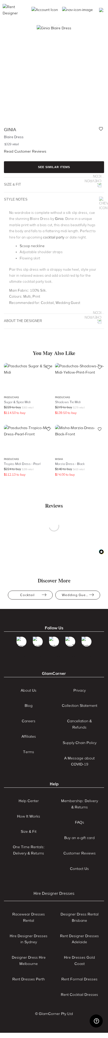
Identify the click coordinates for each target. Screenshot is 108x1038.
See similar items (54, 167)
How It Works (28, 816)
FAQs (79, 822)
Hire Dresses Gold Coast (79, 960)
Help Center (29, 800)
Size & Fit (12, 184)
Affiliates (28, 736)
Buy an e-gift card (79, 837)
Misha (59, 459)
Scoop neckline (32, 246)
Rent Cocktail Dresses (79, 994)
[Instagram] (54, 642)
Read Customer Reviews (25, 151)
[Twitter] (38, 642)
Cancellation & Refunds (79, 724)
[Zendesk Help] (96, 1021)
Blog (29, 705)
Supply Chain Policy (79, 742)
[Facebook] (21, 642)
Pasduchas (11, 397)
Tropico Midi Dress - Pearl (22, 464)
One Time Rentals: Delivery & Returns (29, 850)
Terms (28, 752)
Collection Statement (79, 705)
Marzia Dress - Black (70, 464)
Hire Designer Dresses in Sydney (28, 939)
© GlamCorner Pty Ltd (54, 1013)
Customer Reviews (79, 853)
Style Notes (16, 199)
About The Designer (23, 321)
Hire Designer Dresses (54, 893)
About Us (28, 690)
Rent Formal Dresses (79, 979)
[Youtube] (70, 642)
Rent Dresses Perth (28, 979)
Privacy (79, 690)
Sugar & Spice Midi (17, 402)
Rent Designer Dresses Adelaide (79, 939)
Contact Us (79, 868)
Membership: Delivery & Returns (79, 803)
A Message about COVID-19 (79, 761)
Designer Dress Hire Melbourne (29, 960)
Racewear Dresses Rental (28, 917)
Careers (28, 721)
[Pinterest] (86, 642)
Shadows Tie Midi (68, 402)
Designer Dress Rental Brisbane (80, 917)
